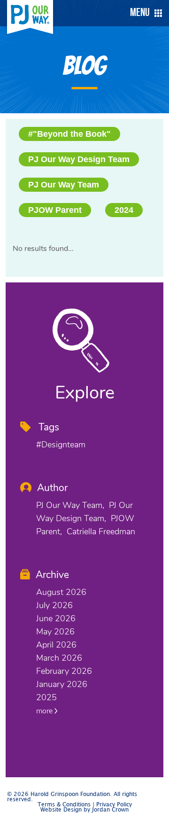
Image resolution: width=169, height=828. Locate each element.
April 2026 (56, 644)
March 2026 (59, 658)
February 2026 (64, 671)
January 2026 (61, 684)
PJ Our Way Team (63, 184)
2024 (124, 210)
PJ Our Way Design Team (79, 159)
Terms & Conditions (64, 804)
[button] (143, 13)
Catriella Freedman (101, 531)
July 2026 (54, 605)
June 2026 (56, 618)
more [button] (45, 711)
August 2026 (61, 592)
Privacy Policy (114, 804)
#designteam (60, 444)
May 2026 (55, 631)
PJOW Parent (55, 210)
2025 (46, 697)
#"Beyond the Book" (69, 134)
